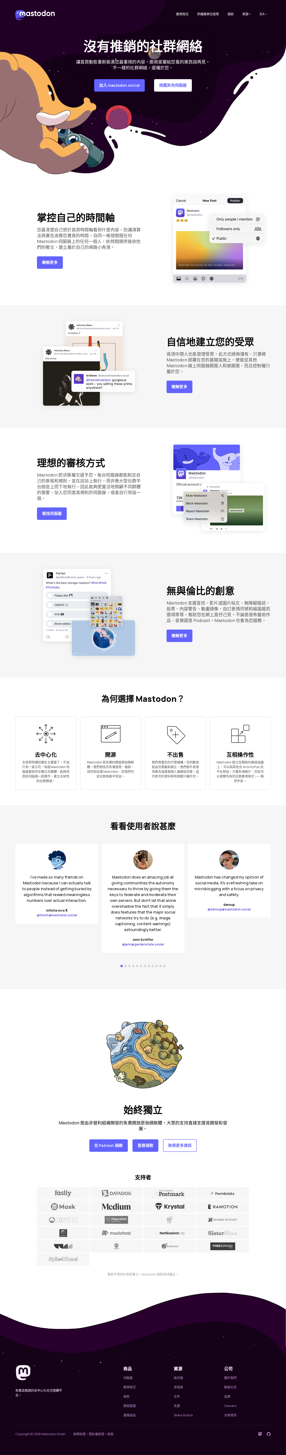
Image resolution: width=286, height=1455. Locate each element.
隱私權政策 (96, 1434)
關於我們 (230, 1378)
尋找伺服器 (52, 513)
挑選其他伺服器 (173, 85)
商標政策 (79, 1434)
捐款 (230, 14)
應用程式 (182, 14)
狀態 (110, 1434)
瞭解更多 (50, 262)
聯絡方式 (230, 1387)
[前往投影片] (121, 966)
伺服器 (128, 1378)
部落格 (178, 1387)
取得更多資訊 (180, 1145)
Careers (230, 1406)
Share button (183, 1415)
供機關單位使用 (208, 14)
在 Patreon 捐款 (108, 1145)
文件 (177, 1396)
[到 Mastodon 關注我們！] (260, 1434)
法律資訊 (230, 1415)
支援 (177, 1406)
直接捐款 (145, 1145)
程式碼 (178, 1378)
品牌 (227, 1396)
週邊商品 (129, 1415)
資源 (245, 14)
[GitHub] (269, 1434)
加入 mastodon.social (119, 85)
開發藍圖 (129, 1406)
